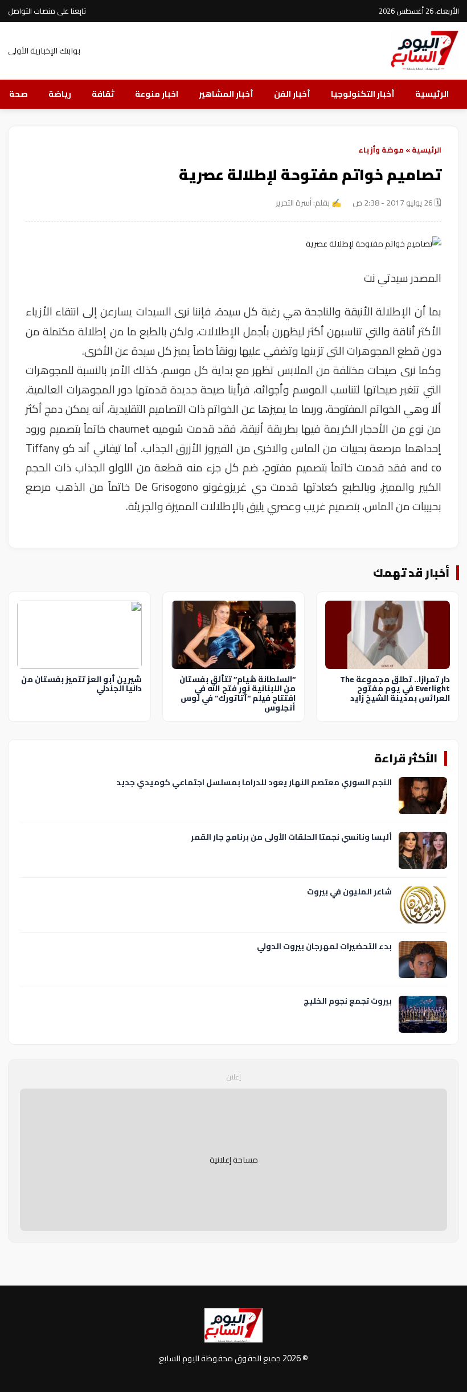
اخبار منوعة (156, 93)
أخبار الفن (292, 93)
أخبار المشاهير (226, 93)
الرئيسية (432, 93)
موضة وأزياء (381, 150)
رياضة (59, 93)
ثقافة (103, 93)
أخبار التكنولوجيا (363, 93)
